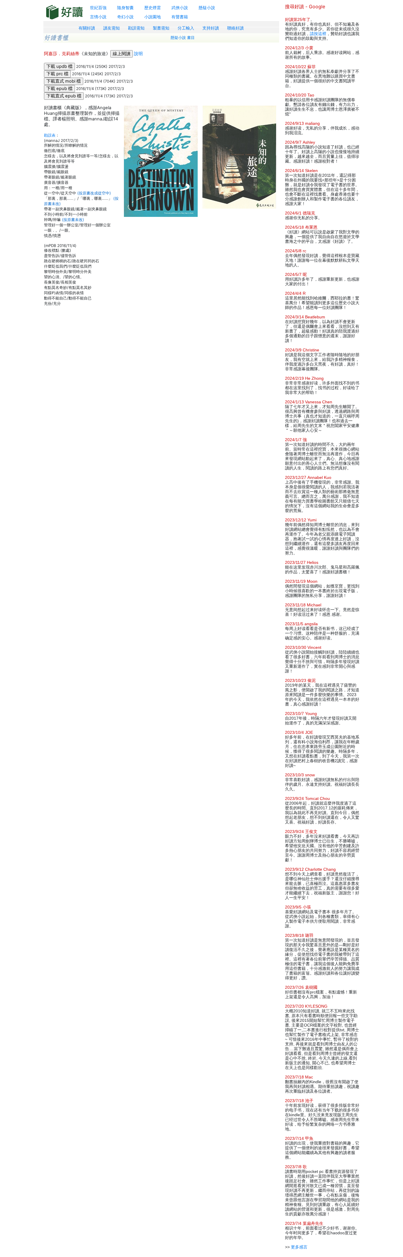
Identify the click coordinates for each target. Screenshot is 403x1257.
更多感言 (299, 1247)
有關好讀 (86, 28)
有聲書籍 (179, 16)
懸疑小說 (207, 7)
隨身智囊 (125, 7)
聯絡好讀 (235, 28)
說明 (138, 53)
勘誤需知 (136, 28)
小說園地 (152, 16)
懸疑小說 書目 (183, 37)
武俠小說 (179, 7)
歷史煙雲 (152, 7)
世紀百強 (98, 7)
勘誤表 (49, 135)
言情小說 (98, 16)
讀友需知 (111, 28)
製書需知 (161, 28)
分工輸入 (186, 28)
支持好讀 (210, 28)
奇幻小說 (125, 16)
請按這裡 (318, 33)
